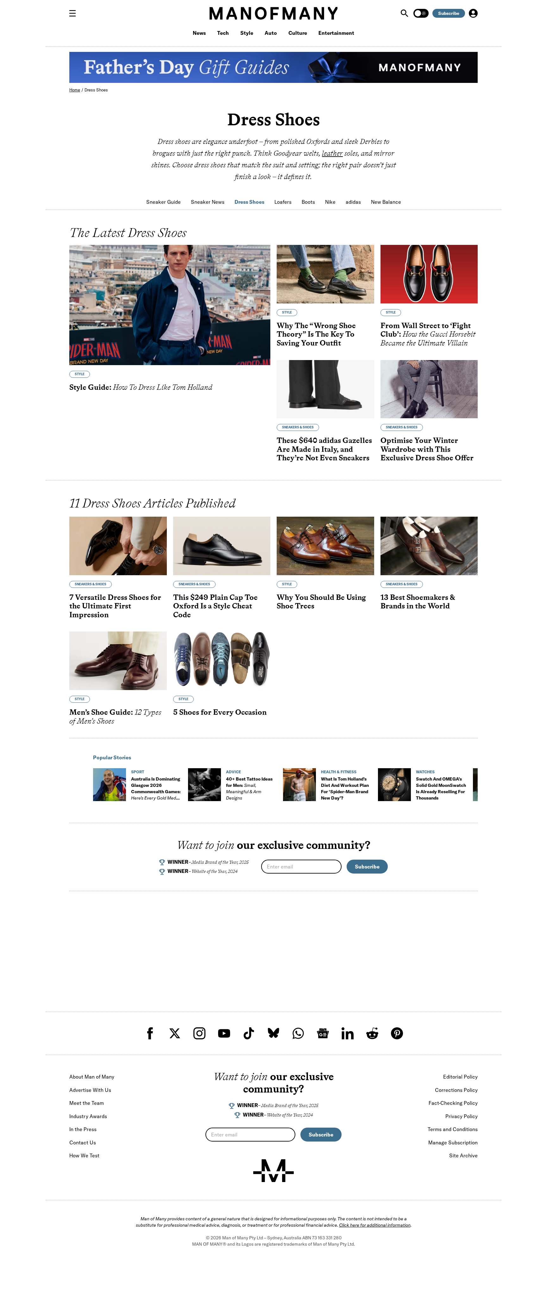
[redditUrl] (372, 1033)
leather (332, 153)
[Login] (473, 13)
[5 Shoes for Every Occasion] (222, 661)
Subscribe (448, 13)
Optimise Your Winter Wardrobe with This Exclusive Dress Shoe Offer (427, 449)
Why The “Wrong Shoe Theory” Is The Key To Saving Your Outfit (316, 334)
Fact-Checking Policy (453, 1103)
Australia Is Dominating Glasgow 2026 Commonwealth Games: (156, 791)
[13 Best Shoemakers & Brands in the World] (429, 546)
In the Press (83, 1129)
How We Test (84, 1155)
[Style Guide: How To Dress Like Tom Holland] (169, 305)
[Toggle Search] (405, 13)
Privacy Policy (461, 1116)
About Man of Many (91, 1077)
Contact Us (82, 1142)
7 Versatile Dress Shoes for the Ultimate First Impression (115, 606)
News (199, 33)
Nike (330, 202)
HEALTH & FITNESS (338, 771)
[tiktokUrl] (249, 1033)
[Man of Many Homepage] (273, 13)
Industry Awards (88, 1116)
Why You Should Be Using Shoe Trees (321, 602)
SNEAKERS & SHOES (298, 427)
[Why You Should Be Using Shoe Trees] (325, 546)
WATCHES (425, 771)
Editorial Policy (460, 1077)
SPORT (137, 771)
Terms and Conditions (453, 1129)
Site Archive (463, 1155)
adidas (353, 202)
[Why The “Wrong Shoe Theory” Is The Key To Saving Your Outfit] (325, 274)
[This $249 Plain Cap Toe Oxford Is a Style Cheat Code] (222, 546)
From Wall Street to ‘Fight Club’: (427, 334)
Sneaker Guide (163, 202)
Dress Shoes (96, 89)
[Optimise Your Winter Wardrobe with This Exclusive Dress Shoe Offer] (429, 389)
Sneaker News (207, 202)
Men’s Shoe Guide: (115, 716)
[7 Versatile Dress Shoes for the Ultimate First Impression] (118, 546)
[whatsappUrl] (298, 1033)
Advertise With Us (90, 1090)
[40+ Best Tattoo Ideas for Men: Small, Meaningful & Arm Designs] (204, 784)
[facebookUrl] (150, 1033)
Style (246, 33)
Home (74, 89)
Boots (308, 202)
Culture (297, 33)
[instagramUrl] (199, 1033)
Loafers (283, 202)
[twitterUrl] (175, 1033)
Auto (271, 33)
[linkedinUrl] (348, 1033)
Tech (223, 33)
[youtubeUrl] (224, 1033)
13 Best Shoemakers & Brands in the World (417, 602)
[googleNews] (323, 1033)
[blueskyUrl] (273, 1033)
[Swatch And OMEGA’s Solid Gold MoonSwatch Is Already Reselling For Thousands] (394, 784)
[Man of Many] (273, 1170)
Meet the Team (86, 1103)
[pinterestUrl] (397, 1033)
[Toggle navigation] (75, 13)
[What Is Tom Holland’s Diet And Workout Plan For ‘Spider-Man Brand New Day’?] (299, 784)
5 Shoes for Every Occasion (220, 712)
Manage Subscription (453, 1142)
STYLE (80, 374)
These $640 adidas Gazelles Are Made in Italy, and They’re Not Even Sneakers (324, 449)
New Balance (386, 202)
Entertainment (336, 33)
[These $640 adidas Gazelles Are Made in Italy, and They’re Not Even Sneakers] (325, 389)
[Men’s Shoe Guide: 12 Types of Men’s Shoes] (118, 661)
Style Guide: (140, 387)
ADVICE (233, 771)
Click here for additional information (375, 1225)
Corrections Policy (456, 1090)
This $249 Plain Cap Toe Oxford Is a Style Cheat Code (215, 606)
